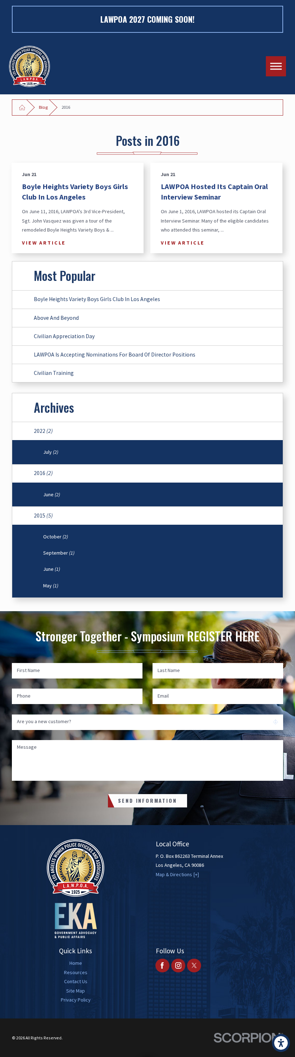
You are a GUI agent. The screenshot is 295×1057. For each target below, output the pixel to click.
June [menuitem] (51, 494)
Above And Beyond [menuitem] (56, 317)
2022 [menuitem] (43, 430)
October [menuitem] (55, 536)
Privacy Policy (76, 999)
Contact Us (75, 981)
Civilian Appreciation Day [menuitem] (64, 336)
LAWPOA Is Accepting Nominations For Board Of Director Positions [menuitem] (114, 354)
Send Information (147, 800)
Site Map (75, 990)
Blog (43, 107)
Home (75, 963)
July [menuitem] (50, 452)
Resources (75, 972)
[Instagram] (178, 966)
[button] (281, 1043)
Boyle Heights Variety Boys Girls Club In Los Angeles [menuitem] (97, 299)
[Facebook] (162, 966)
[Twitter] (194, 966)
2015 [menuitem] (43, 515)
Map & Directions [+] (177, 874)
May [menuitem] (50, 585)
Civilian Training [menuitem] (54, 372)
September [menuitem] (58, 553)
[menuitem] (76, 963)
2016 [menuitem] (43, 473)
